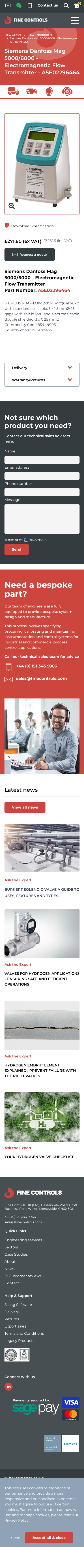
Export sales (15, 1326)
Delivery (11, 1312)
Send (16, 549)
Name (9, 451)
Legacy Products (19, 1341)
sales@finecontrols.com (41, 678)
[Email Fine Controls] (8, 6)
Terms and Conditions (24, 1333)
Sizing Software (18, 1305)
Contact (11, 1283)
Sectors (11, 1247)
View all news (25, 807)
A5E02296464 (19, 42)
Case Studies (16, 1254)
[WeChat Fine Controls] (19, 7)
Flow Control (13, 34)
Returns (11, 1319)
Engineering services (23, 1240)
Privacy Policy (16, 1520)
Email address (17, 467)
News (9, 1269)
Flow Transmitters (40, 34)
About (10, 1261)
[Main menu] (75, 20)
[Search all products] (66, 7)
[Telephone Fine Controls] (29, 6)
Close (15, 1538)
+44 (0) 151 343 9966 (36, 666)
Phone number (18, 483)
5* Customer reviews (22, 1276)
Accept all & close (49, 1538)
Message (12, 500)
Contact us (48, 5)
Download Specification (32, 226)
